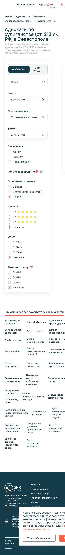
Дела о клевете (35, 331)
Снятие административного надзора (33, 396)
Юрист (17, 151)
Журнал (42, 4)
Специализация (18, 111)
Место (12, 93)
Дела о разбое (12, 350)
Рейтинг (13, 206)
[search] (43, 81)
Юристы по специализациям (44, 497)
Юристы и (16, 16)
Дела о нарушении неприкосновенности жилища (16, 412)
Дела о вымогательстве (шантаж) (36, 350)
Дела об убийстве (36, 321)
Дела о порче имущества (39, 413)
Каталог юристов (26, 4)
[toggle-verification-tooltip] (36, 171)
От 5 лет (17, 247)
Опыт (11, 237)
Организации (21, 162)
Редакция (35, 506)
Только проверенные (21, 171)
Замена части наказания (12, 322)
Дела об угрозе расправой (13, 331)
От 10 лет (18, 242)
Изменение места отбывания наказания (32, 380)
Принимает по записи (21, 181)
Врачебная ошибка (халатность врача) (11, 443)
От (14, 212)
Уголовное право (18, 20)
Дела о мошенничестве (35, 340)
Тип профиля (16, 146)
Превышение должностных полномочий (12, 427)
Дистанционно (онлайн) (27, 191)
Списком (20, 69)
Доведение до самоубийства (55, 396)
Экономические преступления (13, 380)
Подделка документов (33, 365)
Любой (17, 196)
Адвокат (18, 156)
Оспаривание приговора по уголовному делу (12, 396)
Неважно (18, 227)
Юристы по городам (40, 493)
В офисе (17, 186)
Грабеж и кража (13, 340)
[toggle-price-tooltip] (31, 267)
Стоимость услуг (19, 267)
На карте (40, 69)
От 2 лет (17, 252)
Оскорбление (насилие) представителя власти (35, 428)
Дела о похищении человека (33, 443)
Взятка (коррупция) (11, 365)
